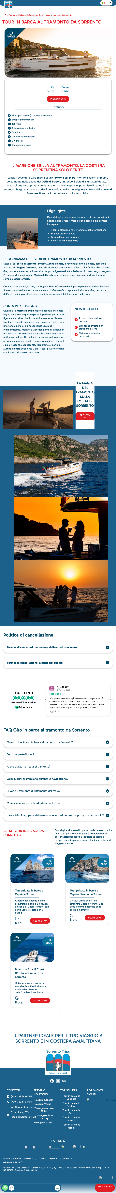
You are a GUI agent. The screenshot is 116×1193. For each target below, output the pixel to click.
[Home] (6, 15)
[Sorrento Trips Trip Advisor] (64, 1081)
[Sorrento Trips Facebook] (52, 1081)
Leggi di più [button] (54, 711)
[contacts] (11, 1188)
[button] (106, 3)
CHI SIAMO (67, 1158)
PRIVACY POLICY (14, 1162)
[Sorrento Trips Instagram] (58, 1081)
